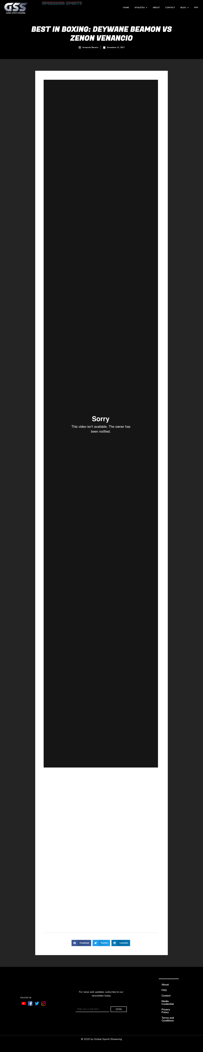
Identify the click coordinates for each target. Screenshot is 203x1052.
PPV (196, 7)
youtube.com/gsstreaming (59, 910)
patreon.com (72, 853)
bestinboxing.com (123, 817)
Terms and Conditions (168, 1019)
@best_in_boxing (65, 922)
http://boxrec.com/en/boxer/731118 (105, 789)
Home (126, 7)
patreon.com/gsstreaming (108, 853)
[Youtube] (23, 1003)
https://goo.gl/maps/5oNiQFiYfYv (62, 817)
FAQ (164, 990)
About (156, 7)
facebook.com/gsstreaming (59, 899)
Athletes (140, 7)
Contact (170, 7)
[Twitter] (37, 1003)
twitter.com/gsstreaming (58, 896)
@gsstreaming (64, 918)
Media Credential (168, 1003)
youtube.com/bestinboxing (59, 907)
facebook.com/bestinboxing (60, 903)
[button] (81, 943)
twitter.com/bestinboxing (58, 892)
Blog (183, 7)
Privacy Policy (166, 1011)
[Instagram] (43, 1003)
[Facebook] (30, 1003)
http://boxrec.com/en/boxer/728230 (86, 778)
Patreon (48, 840)
